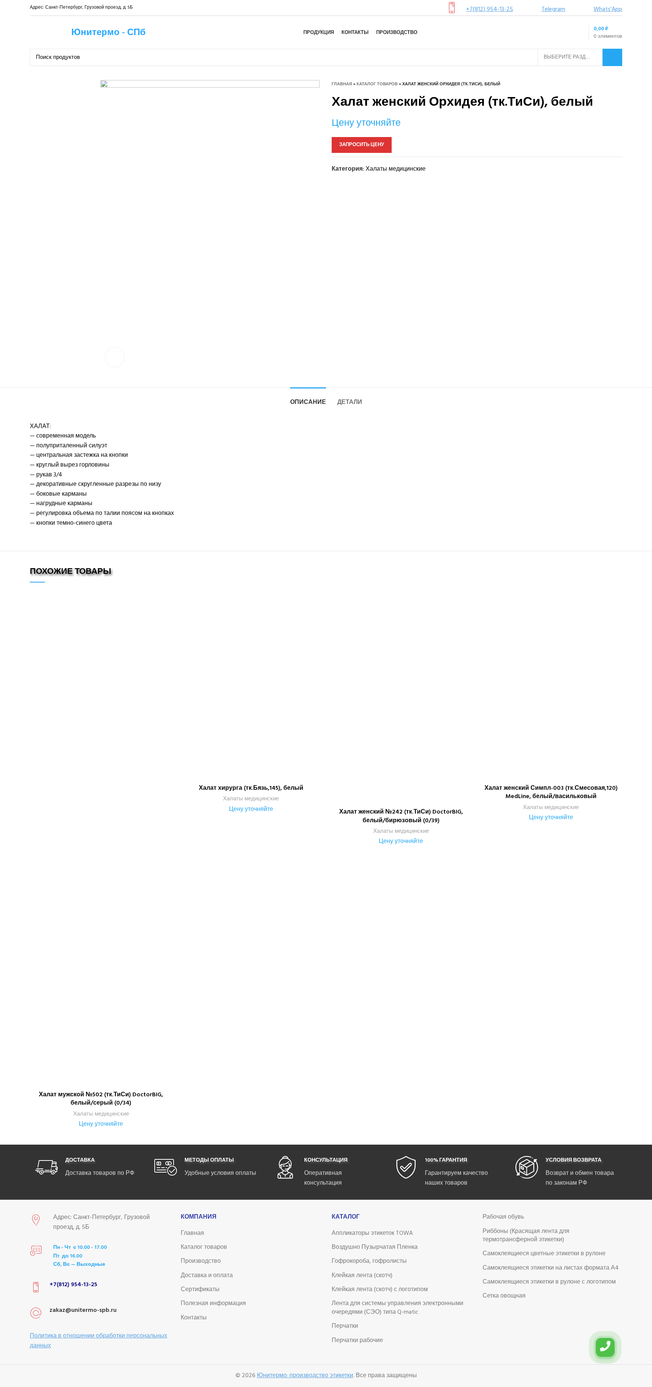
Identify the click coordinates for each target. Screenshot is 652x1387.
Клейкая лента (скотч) (362, 1275)
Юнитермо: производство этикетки (305, 1376)
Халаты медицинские (396, 169)
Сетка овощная (504, 1296)
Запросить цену (361, 145)
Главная (342, 84)
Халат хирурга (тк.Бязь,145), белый (251, 788)
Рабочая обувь (503, 1217)
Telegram (553, 9)
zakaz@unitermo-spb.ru (83, 1310)
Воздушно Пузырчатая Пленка (375, 1247)
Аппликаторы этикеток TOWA (372, 1233)
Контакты (194, 1318)
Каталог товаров (377, 84)
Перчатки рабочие (357, 1340)
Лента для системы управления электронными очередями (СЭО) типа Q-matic (397, 1307)
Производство (201, 1261)
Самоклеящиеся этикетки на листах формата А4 (551, 1268)
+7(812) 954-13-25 (489, 9)
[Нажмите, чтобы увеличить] (114, 357)
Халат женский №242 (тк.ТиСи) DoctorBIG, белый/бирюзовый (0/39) (401, 816)
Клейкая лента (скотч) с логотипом (380, 1289)
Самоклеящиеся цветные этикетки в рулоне (544, 1254)
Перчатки (345, 1326)
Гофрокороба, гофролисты (369, 1261)
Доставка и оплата (207, 1275)
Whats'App (608, 9)
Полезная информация (213, 1303)
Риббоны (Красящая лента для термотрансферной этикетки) (526, 1235)
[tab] (308, 398)
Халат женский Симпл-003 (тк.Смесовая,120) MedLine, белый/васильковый (551, 792)
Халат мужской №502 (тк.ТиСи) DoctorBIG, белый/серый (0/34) (101, 1099)
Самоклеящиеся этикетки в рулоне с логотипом (549, 1282)
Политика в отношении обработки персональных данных (98, 1341)
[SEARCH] (612, 57)
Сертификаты (200, 1289)
